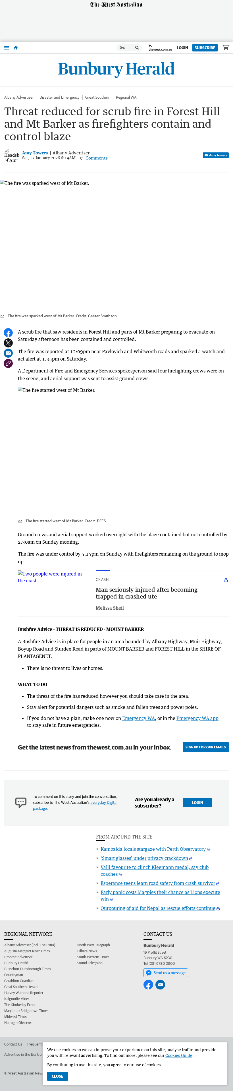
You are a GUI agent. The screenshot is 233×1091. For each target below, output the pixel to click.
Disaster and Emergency (59, 97)
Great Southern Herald (21, 987)
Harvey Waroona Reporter (23, 993)
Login (182, 47)
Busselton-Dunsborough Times (27, 969)
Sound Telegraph (90, 963)
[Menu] (6, 47)
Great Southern (97, 97)
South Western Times (93, 957)
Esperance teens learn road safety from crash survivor (158, 883)
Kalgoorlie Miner (16, 999)
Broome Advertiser (18, 957)
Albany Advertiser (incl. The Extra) (29, 945)
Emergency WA (138, 718)
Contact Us (13, 1044)
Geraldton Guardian (19, 981)
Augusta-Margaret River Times (27, 951)
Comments (97, 157)
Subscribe (205, 47)
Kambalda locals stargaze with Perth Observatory (153, 849)
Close (57, 1076)
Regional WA (126, 97)
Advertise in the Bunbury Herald (30, 1054)
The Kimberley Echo (19, 1005)
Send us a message (170, 972)
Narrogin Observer (18, 1022)
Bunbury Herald (16, 963)
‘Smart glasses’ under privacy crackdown (144, 858)
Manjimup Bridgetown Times (26, 1011)
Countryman (13, 975)
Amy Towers (218, 155)
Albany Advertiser (19, 97)
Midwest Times (15, 1017)
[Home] (16, 47)
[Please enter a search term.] (137, 47)
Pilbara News (87, 951)
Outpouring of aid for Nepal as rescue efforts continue (158, 908)
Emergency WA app (197, 718)
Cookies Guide (178, 1055)
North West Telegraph (93, 945)
